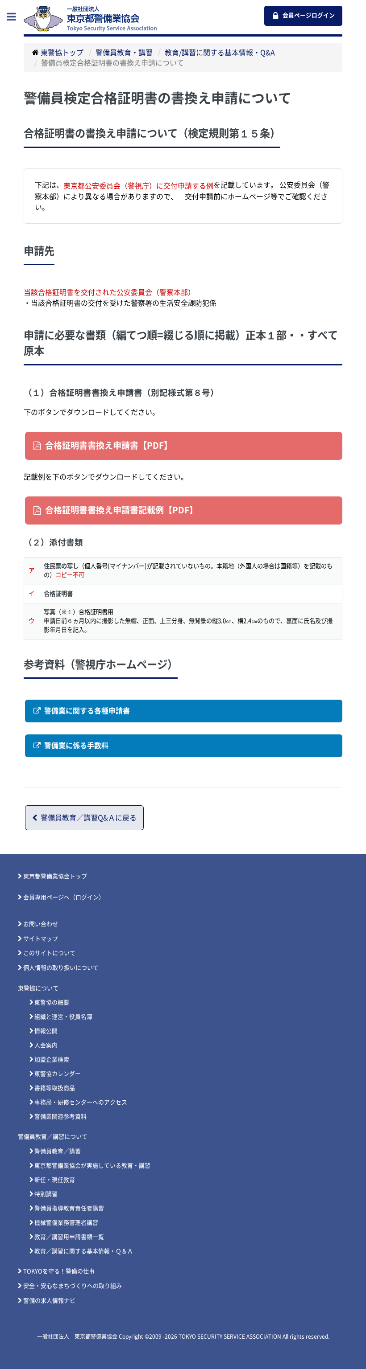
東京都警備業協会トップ (55, 876)
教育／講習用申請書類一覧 (69, 1237)
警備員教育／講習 (57, 1151)
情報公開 (46, 1031)
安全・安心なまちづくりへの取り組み (72, 1286)
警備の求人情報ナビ (49, 1300)
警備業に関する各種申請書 (87, 710)
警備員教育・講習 (124, 52)
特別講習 (46, 1194)
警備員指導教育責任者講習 (69, 1208)
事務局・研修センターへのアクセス (80, 1102)
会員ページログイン (309, 15)
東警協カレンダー (57, 1074)
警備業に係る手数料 (76, 745)
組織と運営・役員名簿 (63, 1017)
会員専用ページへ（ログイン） (63, 897)
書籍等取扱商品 (54, 1088)
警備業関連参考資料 (60, 1116)
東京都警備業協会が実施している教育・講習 (92, 1165)
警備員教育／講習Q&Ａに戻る (89, 817)
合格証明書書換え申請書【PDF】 (108, 445)
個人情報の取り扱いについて (61, 968)
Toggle (16, 16)
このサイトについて (49, 953)
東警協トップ (62, 52)
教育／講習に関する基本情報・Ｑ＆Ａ (83, 1251)
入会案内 (46, 1045)
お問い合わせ (40, 924)
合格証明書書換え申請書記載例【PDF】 (121, 510)
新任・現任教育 (54, 1180)
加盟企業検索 (51, 1059)
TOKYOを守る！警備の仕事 (59, 1271)
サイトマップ (40, 939)
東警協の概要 (51, 1002)
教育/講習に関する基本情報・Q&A (220, 52)
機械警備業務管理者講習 (66, 1223)
